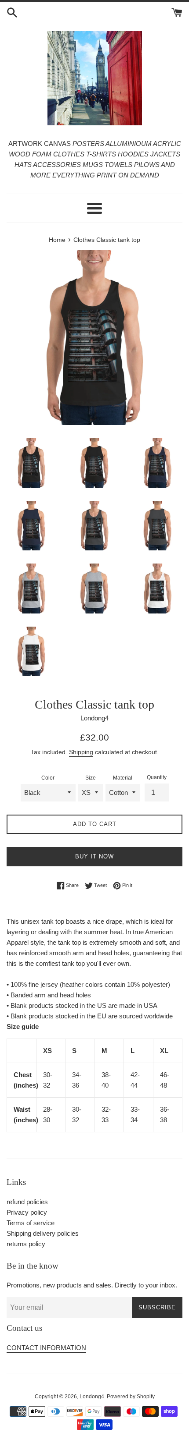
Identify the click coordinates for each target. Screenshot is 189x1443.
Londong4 (92, 1396)
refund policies (27, 1201)
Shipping (81, 751)
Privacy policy (27, 1212)
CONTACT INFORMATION (46, 1347)
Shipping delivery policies (43, 1233)
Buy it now (94, 856)
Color (48, 778)
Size (90, 778)
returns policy (26, 1244)
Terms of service (31, 1223)
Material (122, 778)
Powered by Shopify (131, 1396)
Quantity (157, 777)
